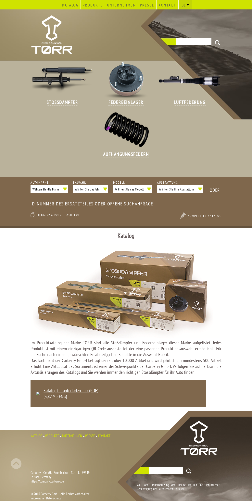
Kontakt (167, 5)
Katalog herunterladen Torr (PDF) (71, 390)
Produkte (93, 5)
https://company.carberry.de (47, 481)
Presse (147, 5)
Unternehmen (121, 5)
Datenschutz (53, 498)
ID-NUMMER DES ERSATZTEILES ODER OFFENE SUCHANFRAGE (92, 204)
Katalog (70, 5)
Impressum (37, 498)
